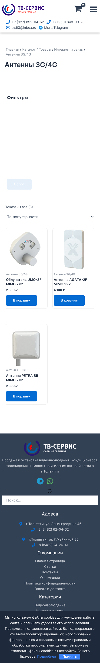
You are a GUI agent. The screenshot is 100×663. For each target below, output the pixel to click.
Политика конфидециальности (50, 583)
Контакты (50, 572)
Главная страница (50, 561)
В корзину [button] (21, 300)
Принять (70, 656)
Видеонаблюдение (50, 605)
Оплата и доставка (50, 589)
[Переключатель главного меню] (93, 9)
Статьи (50, 567)
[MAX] (59, 481)
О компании (50, 578)
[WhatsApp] (50, 481)
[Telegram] (40, 481)
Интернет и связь (50, 611)
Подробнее (46, 656)
